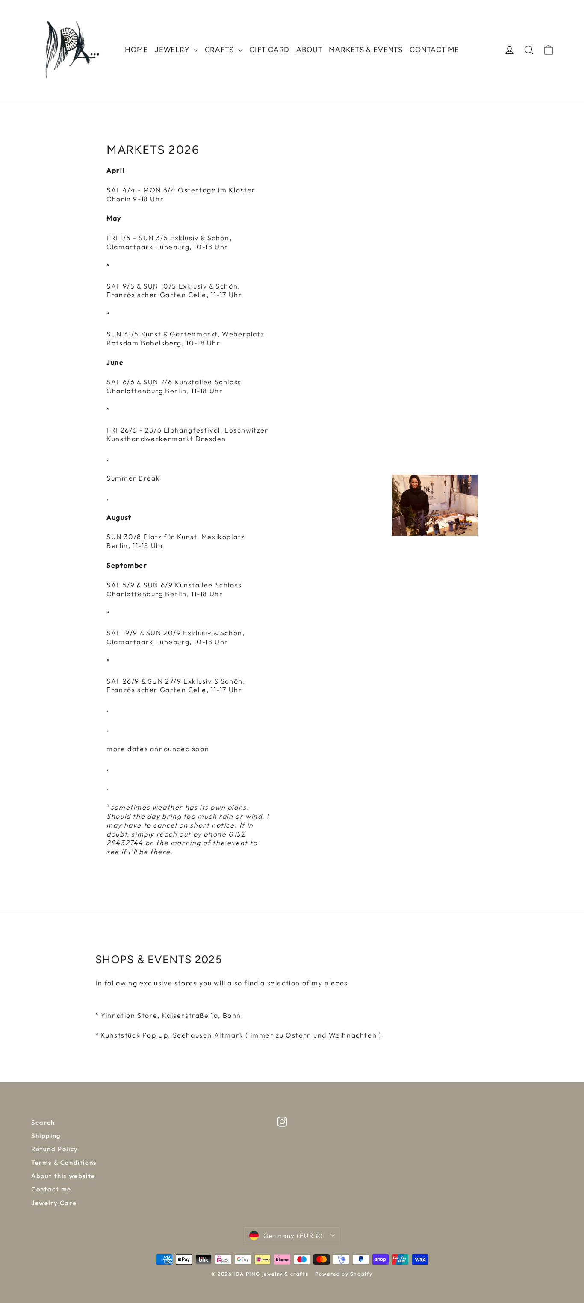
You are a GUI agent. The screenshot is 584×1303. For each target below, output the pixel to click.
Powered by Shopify (344, 1274)
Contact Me (434, 49)
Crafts (220, 49)
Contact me (51, 1189)
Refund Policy (54, 1149)
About (309, 49)
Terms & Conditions (64, 1163)
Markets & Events (366, 49)
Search (43, 1122)
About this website (63, 1176)
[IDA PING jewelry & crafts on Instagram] (282, 1122)
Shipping (46, 1136)
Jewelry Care (54, 1203)
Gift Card (269, 49)
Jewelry (173, 49)
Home (136, 49)
